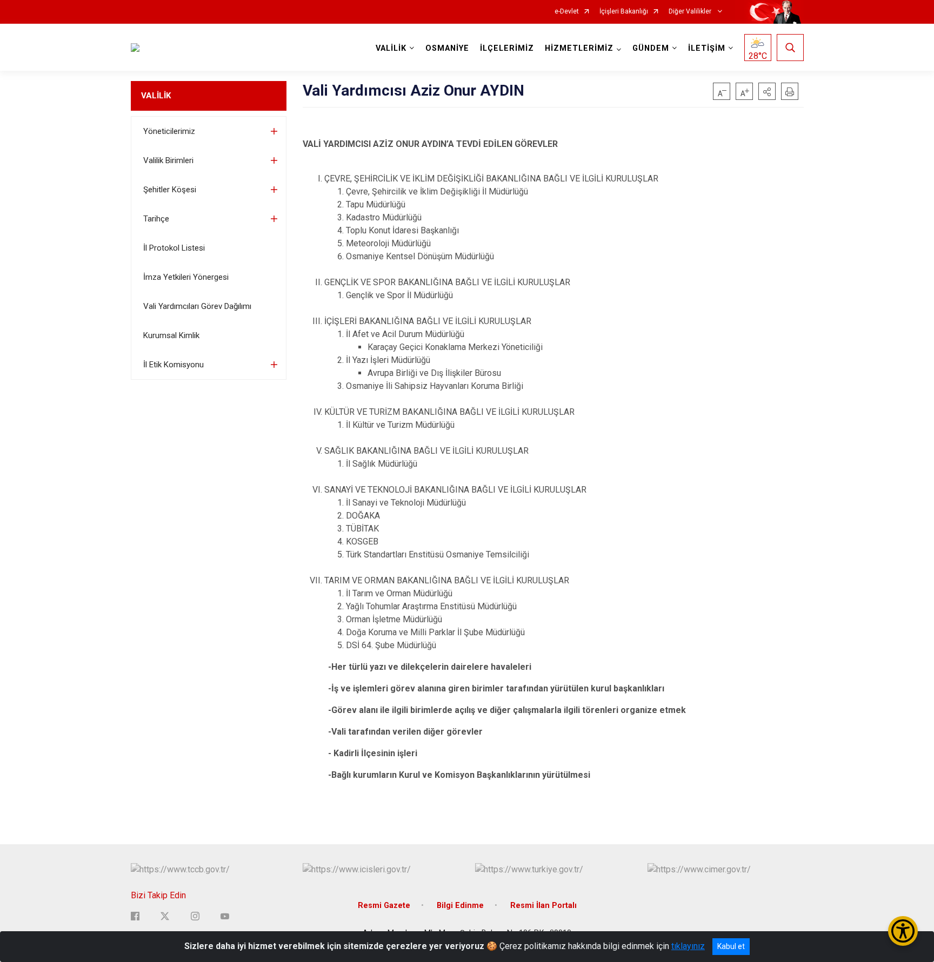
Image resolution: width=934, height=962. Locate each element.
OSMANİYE (447, 48)
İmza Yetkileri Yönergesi (186, 277)
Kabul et (731, 946)
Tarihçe (156, 219)
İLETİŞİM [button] (706, 48)
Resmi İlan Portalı (543, 905)
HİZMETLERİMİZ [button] (579, 48)
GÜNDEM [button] (650, 48)
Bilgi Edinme (460, 905)
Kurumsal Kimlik (171, 335)
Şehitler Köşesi (169, 189)
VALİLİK (156, 95)
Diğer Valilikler (691, 11)
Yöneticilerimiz (169, 131)
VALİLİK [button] (391, 48)
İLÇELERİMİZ (507, 48)
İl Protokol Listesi (174, 248)
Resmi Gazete (384, 905)
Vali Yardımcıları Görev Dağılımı (197, 306)
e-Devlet (567, 11)
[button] (767, 91)
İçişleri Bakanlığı (623, 11)
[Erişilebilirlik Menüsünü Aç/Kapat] (903, 931)
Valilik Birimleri (168, 160)
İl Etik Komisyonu (173, 364)
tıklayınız (688, 946)
